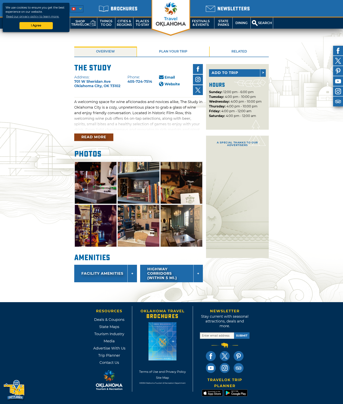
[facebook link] (211, 356)
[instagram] (338, 91)
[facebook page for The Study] (198, 69)
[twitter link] (225, 356)
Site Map (162, 378)
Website (172, 84)
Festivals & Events (201, 23)
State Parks (223, 23)
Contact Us (109, 362)
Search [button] (265, 23)
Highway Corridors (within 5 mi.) (162, 273)
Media (109, 341)
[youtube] (338, 81)
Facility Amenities (102, 273)
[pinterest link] (239, 356)
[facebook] (338, 51)
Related (239, 51)
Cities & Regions (124, 23)
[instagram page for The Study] (198, 80)
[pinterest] (338, 71)
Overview (105, 51)
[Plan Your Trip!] (14, 390)
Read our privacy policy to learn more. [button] (32, 16)
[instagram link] (225, 368)
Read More (93, 137)
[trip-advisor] (338, 101)
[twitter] (338, 61)
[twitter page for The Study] (198, 90)
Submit (242, 335)
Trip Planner (109, 355)
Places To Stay (142, 23)
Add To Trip (225, 73)
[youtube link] (211, 368)
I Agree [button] (36, 25)
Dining (241, 23)
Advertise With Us (109, 348)
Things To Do (106, 23)
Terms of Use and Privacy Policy (162, 372)
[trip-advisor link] (239, 368)
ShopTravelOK (80, 22)
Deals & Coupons (109, 319)
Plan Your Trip (173, 51)
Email (170, 77)
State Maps (109, 327)
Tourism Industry (109, 334)
